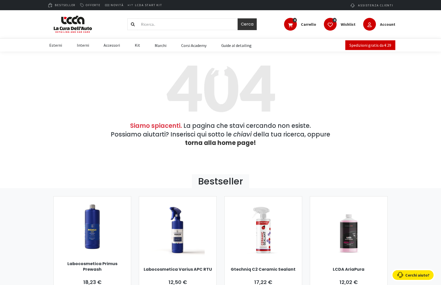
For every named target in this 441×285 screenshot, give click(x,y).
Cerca (247, 24)
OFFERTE (93, 5)
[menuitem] (160, 45)
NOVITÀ (117, 5)
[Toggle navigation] (290, 25)
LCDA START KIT (148, 5)
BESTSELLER (65, 5)
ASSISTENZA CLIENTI (375, 5)
